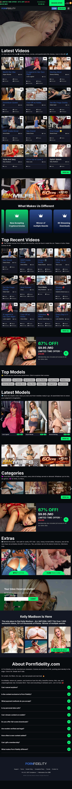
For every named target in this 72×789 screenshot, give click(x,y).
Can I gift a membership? (10, 742)
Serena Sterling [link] (54, 74)
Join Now (61, 8)
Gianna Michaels (8, 384)
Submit (33, 599)
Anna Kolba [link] (29, 105)
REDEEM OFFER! (56, 3)
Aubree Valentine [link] (43, 319)
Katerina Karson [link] (60, 292)
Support (16, 769)
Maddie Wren (20, 384)
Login (54, 8)
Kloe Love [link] (29, 162)
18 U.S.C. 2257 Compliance (29, 772)
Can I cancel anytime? (9, 687)
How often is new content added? (13, 735)
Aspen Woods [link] (7, 74)
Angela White (53, 380)
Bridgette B (52, 384)
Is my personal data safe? (10, 708)
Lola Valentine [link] (60, 319)
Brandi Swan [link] (53, 133)
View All (65, 172)
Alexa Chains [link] (42, 264)
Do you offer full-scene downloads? (14, 722)
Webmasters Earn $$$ (44, 772)
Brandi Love (6, 380)
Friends (48, 769)
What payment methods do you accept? (16, 701)
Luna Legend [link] (30, 76)
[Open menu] (68, 8)
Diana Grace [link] (30, 133)
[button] (70, 419)
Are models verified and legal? (12, 729)
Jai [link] (3, 105)
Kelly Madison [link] (7, 162)
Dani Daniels (63, 384)
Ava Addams (17, 380)
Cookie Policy (29, 769)
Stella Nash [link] (53, 105)
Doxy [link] (22, 289)
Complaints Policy (39, 769)
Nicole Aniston (29, 380)
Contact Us (55, 769)
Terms (22, 769)
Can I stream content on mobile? (13, 715)
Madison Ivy (65, 380)
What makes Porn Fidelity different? (14, 749)
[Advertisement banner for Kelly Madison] (36, 189)
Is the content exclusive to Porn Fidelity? (16, 694)
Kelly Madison (41, 380)
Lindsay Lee (42, 384)
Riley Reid (31, 384)
